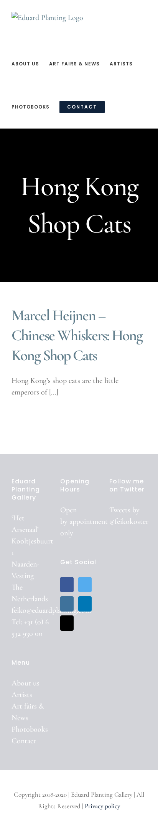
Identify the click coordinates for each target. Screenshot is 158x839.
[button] (116, 106)
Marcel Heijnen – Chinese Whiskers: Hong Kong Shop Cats (77, 335)
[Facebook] (67, 584)
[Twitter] (85, 584)
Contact (24, 740)
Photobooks (30, 729)
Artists (22, 694)
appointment (88, 521)
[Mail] (67, 623)
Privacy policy (102, 806)
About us (26, 683)
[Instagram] (67, 604)
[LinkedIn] (85, 604)
